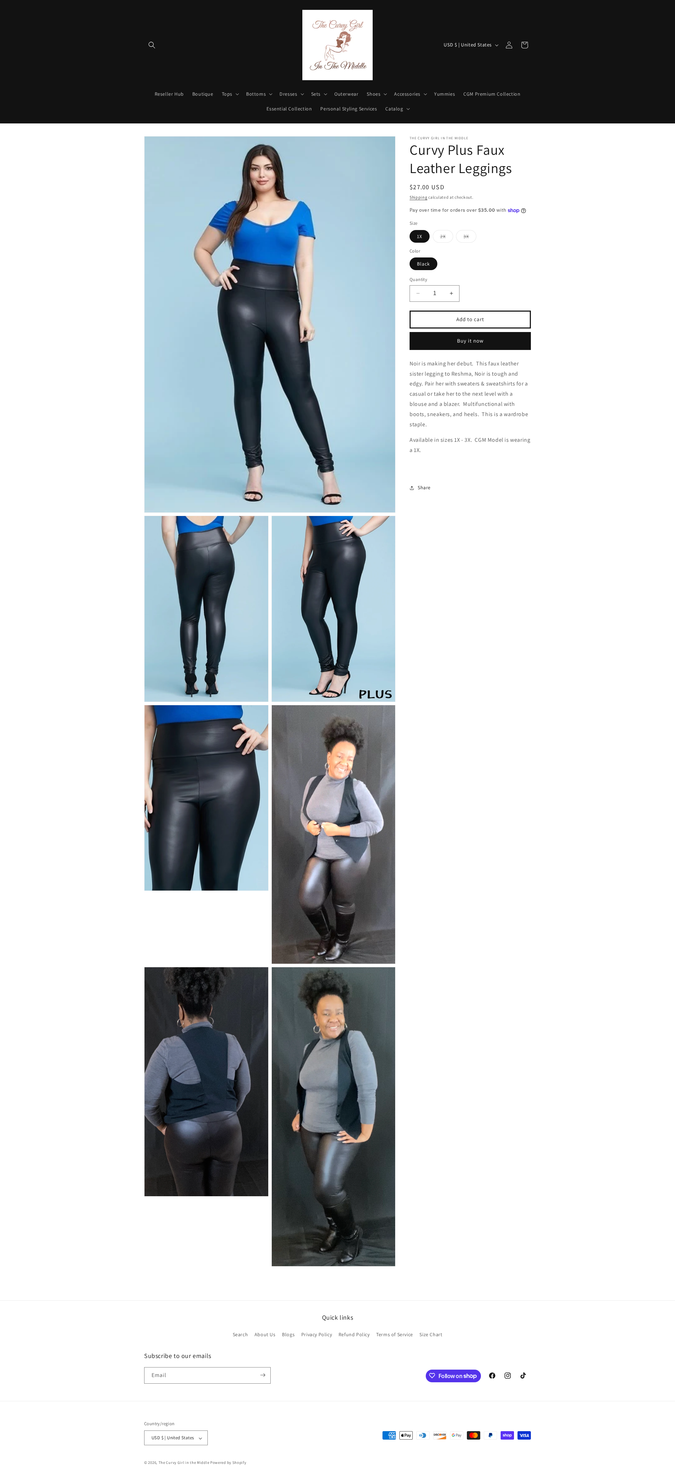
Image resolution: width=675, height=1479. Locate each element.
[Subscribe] (262, 1375)
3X (469, 238)
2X (446, 238)
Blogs (288, 1335)
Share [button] (424, 487)
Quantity (418, 279)
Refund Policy (354, 1335)
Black (423, 264)
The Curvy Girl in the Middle (184, 1462)
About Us (265, 1335)
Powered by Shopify (228, 1462)
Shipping (419, 197)
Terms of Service (394, 1335)
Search (240, 1335)
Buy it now (470, 340)
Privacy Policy (316, 1335)
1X (419, 236)
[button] (152, 45)
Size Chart (430, 1335)
